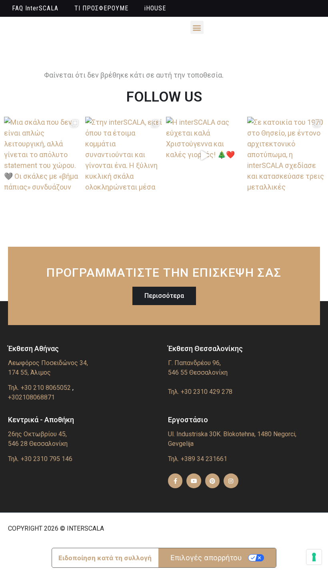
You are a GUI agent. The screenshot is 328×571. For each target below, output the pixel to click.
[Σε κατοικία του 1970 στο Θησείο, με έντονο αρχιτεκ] (285, 155)
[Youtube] (193, 480)
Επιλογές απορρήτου (206, 557)
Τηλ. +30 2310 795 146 (40, 459)
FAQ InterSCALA (35, 8)
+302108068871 (31, 397)
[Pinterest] (212, 480)
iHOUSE (155, 8)
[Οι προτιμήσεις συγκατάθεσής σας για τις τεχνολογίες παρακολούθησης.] (314, 557)
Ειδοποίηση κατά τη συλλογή (105, 558)
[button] (197, 27)
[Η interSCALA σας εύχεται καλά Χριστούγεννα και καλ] (204, 155)
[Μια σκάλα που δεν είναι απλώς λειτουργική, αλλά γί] (42, 155)
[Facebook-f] (175, 480)
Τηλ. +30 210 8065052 (39, 387)
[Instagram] (231, 480)
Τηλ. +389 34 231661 (197, 459)
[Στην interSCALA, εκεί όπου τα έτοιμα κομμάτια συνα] (123, 155)
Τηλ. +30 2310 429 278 (200, 391)
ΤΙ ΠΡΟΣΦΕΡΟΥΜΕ (101, 8)
